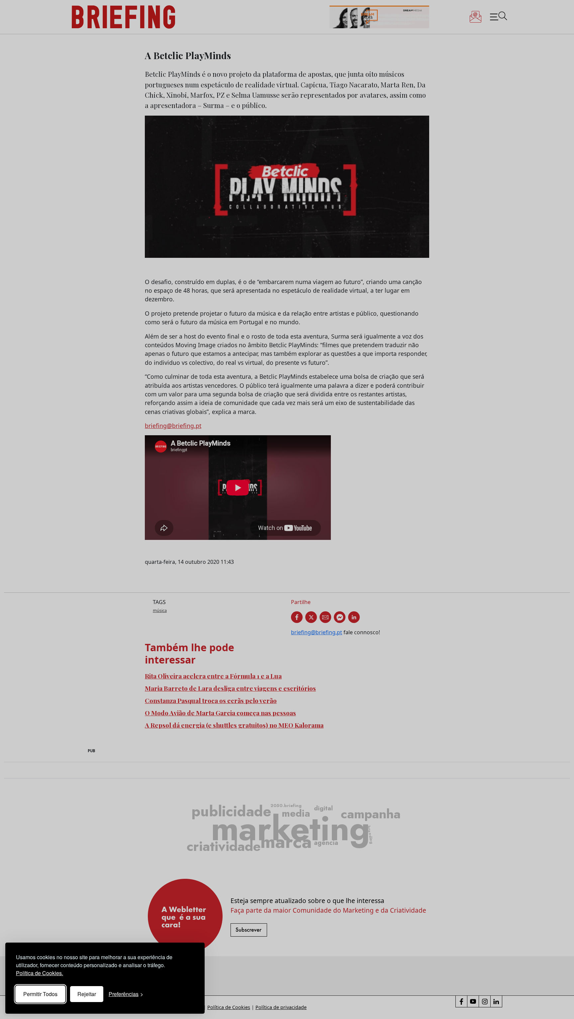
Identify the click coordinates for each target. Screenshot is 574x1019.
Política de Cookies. (39, 973)
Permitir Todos (40, 994)
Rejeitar (86, 994)
